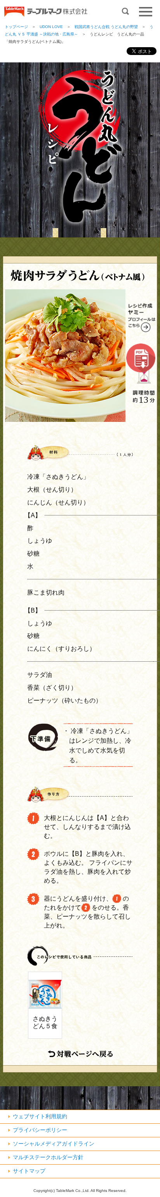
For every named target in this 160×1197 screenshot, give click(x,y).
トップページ (16, 27)
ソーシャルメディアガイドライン (53, 1143)
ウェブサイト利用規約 (40, 1116)
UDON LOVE (51, 27)
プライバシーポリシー (40, 1130)
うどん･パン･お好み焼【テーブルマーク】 (45, 12)
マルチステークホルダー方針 (48, 1157)
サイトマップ (29, 1171)
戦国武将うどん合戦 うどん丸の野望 (106, 27)
